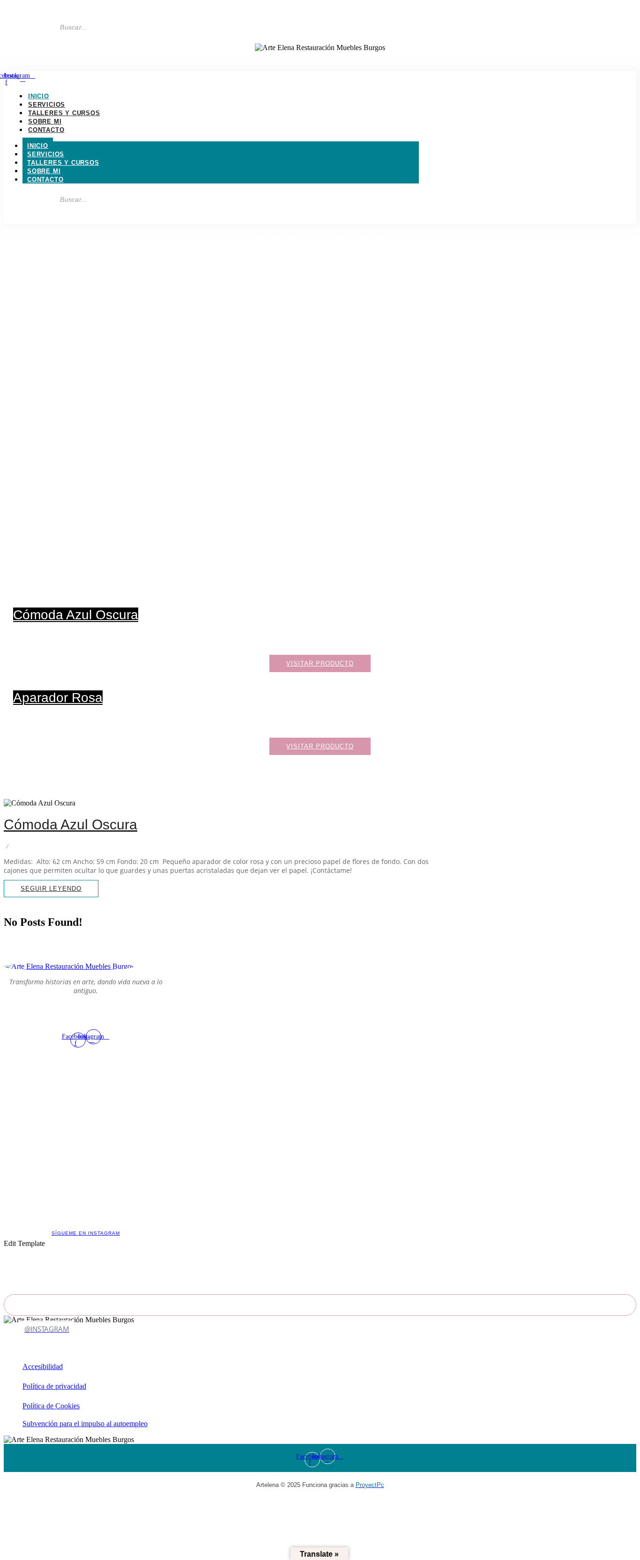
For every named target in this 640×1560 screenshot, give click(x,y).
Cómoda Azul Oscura (75, 615)
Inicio (38, 96)
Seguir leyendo (320, 308)
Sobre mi (44, 121)
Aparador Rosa (58, 697)
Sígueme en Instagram (86, 1233)
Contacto (46, 129)
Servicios (46, 104)
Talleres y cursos (64, 113)
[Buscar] (109, 27)
